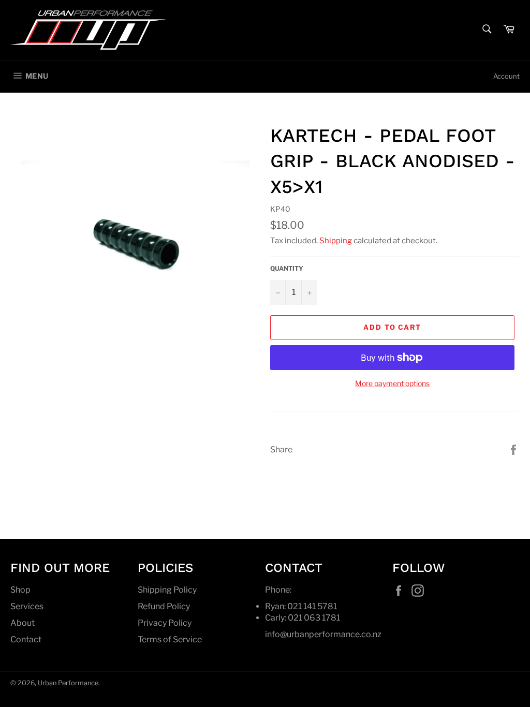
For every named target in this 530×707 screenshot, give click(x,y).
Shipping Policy (167, 590)
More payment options (392, 383)
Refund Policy (164, 606)
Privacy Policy (165, 623)
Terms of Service (170, 639)
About (22, 623)
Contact (25, 639)
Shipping (335, 240)
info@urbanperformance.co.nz (323, 634)
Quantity (286, 268)
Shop (20, 590)
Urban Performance (68, 683)
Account (506, 76)
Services (26, 606)
